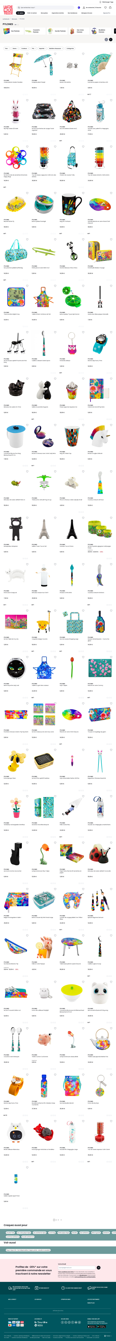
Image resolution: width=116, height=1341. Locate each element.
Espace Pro (106, 13)
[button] (110, 8)
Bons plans (44, 13)
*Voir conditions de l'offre (66, 1272)
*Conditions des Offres (58, 1337)
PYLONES (22, 19)
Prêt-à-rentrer (32, 13)
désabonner (83, 1275)
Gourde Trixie (10, 1233)
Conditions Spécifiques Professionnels (81, 1335)
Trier (6, 48)
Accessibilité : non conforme (93, 1337)
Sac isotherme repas (39, 1233)
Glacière (74, 1233)
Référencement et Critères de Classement (41, 1335)
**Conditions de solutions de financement (74, 1337)
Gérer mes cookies (46, 1337)
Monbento (106, 1233)
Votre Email (62, 1264)
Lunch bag (52, 1233)
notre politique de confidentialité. (85, 1277)
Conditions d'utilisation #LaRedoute (20, 1337)
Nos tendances (72, 13)
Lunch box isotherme (12, 1237)
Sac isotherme (84, 1233)
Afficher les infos (58, 1310)
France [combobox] (108, 1336)
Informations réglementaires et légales (61, 1335)
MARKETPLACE (91, 1303)
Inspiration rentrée (58, 13)
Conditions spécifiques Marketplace (21, 1335)
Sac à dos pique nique (23, 1233)
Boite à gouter (96, 1233)
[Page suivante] (61, 1220)
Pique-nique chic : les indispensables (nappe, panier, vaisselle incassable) (28, 1250)
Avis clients (6, 1337)
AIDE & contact (12, 1299)
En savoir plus (103, 1323)
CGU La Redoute (95, 1335)
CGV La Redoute (7, 1335)
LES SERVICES (38, 1299)
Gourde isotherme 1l (28, 1237)
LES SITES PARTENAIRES (93, 1299)
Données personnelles (35, 1337)
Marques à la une (86, 13)
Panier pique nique (63, 1233)
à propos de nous (65, 1299)
